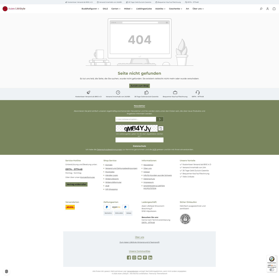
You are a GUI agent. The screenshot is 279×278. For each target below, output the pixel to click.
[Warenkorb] (274, 9)
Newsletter (148, 165)
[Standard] (70, 207)
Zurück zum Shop (139, 86)
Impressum (149, 182)
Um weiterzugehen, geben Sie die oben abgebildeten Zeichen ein (139, 135)
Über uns (148, 168)
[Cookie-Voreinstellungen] (6, 271)
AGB (154, 149)
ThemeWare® (162, 274)
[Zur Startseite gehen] (14, 9)
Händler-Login (111, 175)
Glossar (147, 172)
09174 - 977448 (193, 2)
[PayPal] (107, 207)
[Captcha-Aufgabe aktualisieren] (160, 128)
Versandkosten (132, 271)
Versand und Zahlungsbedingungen (121, 168)
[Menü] (275, 256)
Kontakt (108, 165)
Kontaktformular (87, 177)
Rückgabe (109, 172)
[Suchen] (261, 9)
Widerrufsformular (113, 182)
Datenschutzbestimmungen (109, 149)
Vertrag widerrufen (76, 184)
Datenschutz (149, 179)
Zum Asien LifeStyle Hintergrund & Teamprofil (139, 242)
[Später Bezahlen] (125, 207)
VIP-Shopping (111, 189)
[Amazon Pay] (116, 207)
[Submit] (160, 119)
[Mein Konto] (267, 9)
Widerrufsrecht (112, 179)
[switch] (272, 269)
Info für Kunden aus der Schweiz (158, 175)
